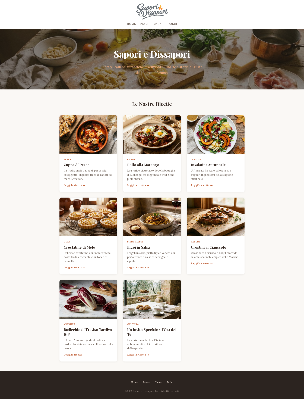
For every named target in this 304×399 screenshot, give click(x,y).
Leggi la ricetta (73, 185)
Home (131, 24)
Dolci (172, 24)
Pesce (145, 24)
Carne (158, 24)
